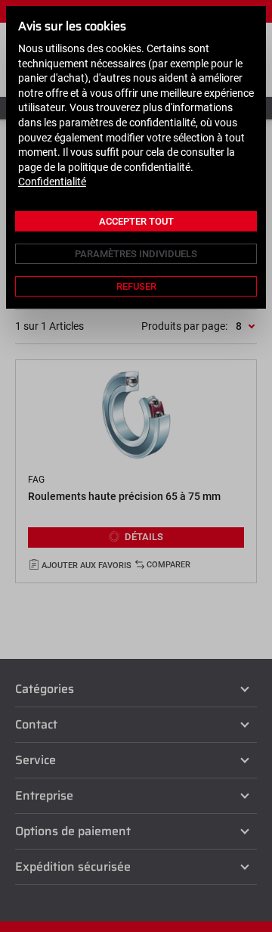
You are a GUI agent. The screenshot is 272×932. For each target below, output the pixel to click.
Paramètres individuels (136, 253)
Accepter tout (136, 221)
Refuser (136, 286)
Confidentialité (52, 182)
